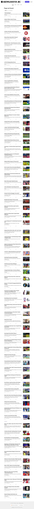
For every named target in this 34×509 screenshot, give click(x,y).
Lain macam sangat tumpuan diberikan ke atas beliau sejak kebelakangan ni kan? (12, 195)
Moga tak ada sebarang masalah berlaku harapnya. (11, 26)
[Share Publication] (24, 2)
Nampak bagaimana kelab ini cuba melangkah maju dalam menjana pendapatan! (12, 141)
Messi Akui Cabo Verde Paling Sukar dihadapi (13, 395)
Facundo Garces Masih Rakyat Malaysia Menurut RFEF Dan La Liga (11, 88)
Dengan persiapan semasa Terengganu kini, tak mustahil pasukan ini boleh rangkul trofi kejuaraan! (12, 293)
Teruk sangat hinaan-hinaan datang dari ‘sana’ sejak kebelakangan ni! (11, 223)
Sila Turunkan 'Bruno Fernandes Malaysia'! (12, 167)
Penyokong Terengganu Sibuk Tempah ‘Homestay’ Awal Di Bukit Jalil (11, 291)
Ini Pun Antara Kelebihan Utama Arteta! (11, 94)
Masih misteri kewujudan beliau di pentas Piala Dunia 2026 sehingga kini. (12, 496)
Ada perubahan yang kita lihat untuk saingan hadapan (12, 122)
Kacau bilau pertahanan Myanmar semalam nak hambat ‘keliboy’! (12, 265)
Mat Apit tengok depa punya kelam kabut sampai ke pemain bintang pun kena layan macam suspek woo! (13, 489)
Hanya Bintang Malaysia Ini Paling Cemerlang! (13, 101)
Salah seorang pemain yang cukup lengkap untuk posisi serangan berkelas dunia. (12, 439)
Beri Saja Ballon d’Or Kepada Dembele (11, 437)
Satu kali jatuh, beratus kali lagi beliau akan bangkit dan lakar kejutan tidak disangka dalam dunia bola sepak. (13, 460)
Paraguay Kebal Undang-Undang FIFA (11, 388)
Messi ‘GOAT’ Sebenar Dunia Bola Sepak (12, 465)
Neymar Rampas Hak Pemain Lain (10, 494)
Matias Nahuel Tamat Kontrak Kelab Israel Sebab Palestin (12, 174)
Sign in (31, 1)
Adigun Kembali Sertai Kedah (9, 49)
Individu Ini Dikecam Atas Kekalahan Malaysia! (13, 74)
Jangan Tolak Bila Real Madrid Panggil (11, 127)
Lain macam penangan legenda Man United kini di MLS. (12, 252)
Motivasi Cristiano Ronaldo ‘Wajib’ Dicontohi (12, 458)
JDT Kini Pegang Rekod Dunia (10, 62)
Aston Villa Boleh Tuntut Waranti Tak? (11, 186)
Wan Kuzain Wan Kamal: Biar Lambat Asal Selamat (12, 277)
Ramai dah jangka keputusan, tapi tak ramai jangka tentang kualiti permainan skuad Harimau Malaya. (12, 102)
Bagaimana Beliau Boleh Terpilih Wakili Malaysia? (11, 214)
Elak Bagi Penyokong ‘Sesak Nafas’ (11, 257)
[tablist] (8, 10)
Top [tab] (7, 10)
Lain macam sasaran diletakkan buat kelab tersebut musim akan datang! (12, 286)
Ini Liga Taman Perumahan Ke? (10, 55)
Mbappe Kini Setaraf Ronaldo (9, 354)
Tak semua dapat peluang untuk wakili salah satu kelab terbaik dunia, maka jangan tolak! (12, 129)
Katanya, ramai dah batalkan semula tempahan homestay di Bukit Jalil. (13, 14)
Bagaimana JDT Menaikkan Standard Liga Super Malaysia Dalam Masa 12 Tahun (12, 445)
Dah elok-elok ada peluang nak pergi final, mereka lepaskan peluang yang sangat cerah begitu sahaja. (12, 314)
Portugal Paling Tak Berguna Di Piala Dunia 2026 (12, 376)
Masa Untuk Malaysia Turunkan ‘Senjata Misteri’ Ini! (12, 115)
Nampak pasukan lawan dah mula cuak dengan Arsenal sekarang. (12, 96)
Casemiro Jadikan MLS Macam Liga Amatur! (12, 251)
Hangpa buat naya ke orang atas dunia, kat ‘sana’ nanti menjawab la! (12, 239)
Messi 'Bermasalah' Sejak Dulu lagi (10, 181)
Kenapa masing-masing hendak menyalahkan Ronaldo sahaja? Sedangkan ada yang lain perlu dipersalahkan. (12, 433)
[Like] (4, 16)
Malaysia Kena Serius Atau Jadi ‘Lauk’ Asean (12, 230)
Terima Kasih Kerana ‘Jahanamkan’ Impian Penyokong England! (12, 313)
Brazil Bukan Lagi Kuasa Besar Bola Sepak (12, 382)
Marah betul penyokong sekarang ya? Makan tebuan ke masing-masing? (12, 57)
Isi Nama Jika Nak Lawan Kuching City (11, 31)
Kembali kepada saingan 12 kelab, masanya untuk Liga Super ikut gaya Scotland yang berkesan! (13, 300)
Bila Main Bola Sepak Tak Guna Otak (11, 199)
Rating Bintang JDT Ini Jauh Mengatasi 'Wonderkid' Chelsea (11, 154)
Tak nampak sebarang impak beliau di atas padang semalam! (13, 162)
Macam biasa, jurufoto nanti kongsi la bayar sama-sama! (12, 32)
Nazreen (8, 279)
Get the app (21, 505)
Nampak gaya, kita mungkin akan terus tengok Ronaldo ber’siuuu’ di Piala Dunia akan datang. (12, 328)
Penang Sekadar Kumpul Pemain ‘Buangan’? (12, 361)
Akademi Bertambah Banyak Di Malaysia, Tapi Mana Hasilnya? (13, 409)
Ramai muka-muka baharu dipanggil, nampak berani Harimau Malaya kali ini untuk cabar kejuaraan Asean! (12, 350)
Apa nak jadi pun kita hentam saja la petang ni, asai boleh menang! (12, 272)
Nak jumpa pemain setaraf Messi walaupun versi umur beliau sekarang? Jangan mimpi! (13, 370)
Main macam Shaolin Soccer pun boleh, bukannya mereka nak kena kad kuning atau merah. (12, 390)
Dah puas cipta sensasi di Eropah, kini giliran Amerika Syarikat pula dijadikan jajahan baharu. (12, 209)
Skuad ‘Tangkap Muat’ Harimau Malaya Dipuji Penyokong (12, 348)
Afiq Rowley (8, 22)
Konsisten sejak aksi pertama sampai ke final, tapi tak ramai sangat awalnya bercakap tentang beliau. (12, 307)
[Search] (22, 2)
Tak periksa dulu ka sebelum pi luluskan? (10, 38)
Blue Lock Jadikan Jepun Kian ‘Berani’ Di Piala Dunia (13, 424)
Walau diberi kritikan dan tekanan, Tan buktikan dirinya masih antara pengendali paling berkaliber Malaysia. (12, 247)
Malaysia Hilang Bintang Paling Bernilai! (11, 133)
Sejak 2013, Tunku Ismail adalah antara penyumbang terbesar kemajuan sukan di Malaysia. (12, 110)
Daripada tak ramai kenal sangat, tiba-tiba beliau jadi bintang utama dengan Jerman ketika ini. (13, 482)
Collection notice (21, 503)
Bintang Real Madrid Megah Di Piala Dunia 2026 (12, 452)
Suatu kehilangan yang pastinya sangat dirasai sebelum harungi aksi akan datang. (12, 135)
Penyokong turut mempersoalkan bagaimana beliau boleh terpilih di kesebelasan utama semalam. (12, 216)
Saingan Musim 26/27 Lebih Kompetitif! (11, 121)
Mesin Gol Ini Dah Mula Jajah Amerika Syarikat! (11, 207)
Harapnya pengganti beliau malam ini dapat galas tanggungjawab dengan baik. (11, 82)
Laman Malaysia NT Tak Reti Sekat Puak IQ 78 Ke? (13, 222)
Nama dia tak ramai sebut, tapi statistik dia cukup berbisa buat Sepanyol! (12, 474)
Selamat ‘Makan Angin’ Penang (10, 19)
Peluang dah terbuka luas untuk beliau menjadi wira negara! (13, 278)
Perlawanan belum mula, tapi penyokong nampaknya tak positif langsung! (12, 21)
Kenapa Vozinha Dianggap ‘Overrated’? (11, 193)
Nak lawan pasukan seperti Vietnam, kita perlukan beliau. (12, 117)
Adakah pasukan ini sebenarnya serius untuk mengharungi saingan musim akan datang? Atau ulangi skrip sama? (12, 362)
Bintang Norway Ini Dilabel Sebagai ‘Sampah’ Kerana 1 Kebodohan (12, 340)
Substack (13, 507)
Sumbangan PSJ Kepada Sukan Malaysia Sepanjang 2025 (12, 108)
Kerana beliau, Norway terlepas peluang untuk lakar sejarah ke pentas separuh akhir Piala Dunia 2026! (12, 342)
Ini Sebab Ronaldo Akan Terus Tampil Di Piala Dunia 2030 (12, 326)
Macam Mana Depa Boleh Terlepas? (11, 37)
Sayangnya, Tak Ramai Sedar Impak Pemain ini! (12, 147)
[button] (12, 5)
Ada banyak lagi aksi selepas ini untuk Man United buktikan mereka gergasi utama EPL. (12, 44)
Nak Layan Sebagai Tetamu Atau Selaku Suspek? (11, 487)
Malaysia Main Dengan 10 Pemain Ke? (11, 161)
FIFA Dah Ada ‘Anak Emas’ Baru (10, 401)
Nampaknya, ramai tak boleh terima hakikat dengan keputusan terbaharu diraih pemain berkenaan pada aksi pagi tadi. (13, 403)
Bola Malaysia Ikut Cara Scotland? (10, 298)
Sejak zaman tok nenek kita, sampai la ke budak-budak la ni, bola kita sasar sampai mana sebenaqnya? (13, 335)
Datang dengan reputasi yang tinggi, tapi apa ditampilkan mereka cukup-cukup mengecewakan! (12, 377)
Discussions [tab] (10, 10)
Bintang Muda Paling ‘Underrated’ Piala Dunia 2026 (13, 305)
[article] (17, 15)
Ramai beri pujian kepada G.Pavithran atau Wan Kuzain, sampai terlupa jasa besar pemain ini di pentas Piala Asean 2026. (12, 149)
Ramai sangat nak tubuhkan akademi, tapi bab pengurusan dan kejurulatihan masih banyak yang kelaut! (12, 410)
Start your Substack (15, 505)
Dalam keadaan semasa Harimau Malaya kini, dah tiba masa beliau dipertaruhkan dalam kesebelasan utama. (13, 169)
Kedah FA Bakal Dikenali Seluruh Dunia (11, 140)
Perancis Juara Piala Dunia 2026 (10, 415)
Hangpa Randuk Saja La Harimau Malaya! (12, 270)
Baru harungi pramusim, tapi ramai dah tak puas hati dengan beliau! (13, 188)
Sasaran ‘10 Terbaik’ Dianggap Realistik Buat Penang (12, 284)
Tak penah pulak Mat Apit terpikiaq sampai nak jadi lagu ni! (12, 69)
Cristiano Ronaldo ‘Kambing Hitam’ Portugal (12, 431)
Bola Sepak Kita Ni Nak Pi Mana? (10, 333)
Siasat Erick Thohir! (8, 319)
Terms (17, 503)
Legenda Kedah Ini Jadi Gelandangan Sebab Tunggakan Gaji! (12, 237)
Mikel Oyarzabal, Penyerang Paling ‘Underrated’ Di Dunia (11, 472)
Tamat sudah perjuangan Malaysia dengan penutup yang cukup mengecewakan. (12, 76)
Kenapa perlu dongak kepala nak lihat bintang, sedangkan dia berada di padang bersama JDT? (13, 156)
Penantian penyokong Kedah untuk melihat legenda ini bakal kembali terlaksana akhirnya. (13, 51)
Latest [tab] (6, 10)
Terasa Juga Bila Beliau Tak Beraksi (11, 80)
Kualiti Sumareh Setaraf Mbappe (10, 263)
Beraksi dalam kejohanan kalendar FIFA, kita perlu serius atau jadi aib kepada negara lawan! (12, 232)
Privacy (15, 503)
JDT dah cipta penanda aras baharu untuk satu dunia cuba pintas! (12, 64)
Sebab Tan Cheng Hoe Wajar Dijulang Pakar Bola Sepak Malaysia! (12, 245)
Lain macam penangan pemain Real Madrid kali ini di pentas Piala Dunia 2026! (13, 454)
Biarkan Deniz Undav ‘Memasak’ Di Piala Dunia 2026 (13, 480)
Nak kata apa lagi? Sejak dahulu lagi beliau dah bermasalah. (12, 182)
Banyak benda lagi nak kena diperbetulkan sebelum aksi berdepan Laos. (12, 259)
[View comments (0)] (10, 16)
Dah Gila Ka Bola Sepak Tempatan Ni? (11, 68)
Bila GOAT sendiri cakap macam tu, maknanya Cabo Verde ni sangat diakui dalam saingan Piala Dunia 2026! (13, 397)
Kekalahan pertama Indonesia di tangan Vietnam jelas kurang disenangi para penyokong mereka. (13, 201)
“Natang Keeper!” (7, 12)
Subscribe (27, 1)
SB (6, 177)
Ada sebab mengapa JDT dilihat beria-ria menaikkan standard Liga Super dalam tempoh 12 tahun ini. (13, 446)
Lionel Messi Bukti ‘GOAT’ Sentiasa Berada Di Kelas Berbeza (12, 368)
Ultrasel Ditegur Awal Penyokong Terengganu (13, 25)
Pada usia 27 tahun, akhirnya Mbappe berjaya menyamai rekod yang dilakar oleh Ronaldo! (12, 356)
